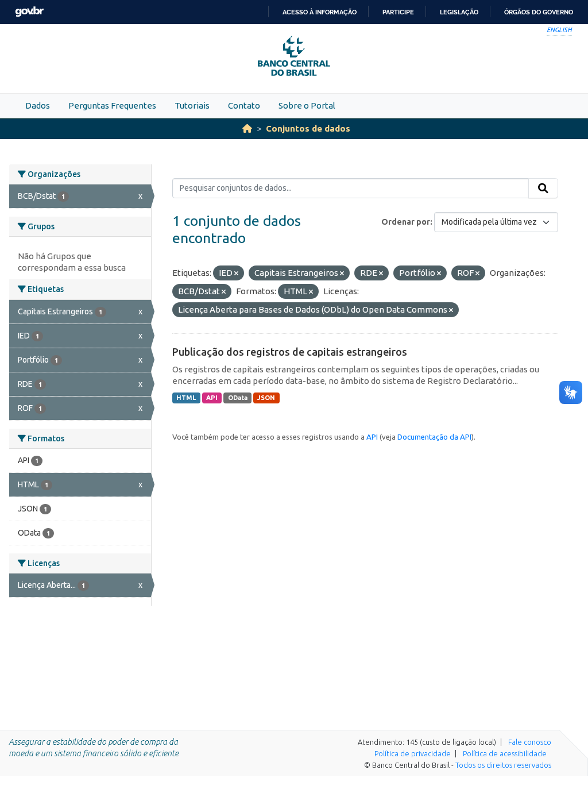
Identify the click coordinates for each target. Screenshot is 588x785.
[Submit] (543, 188)
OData (237, 397)
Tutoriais (192, 105)
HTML (186, 397)
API (212, 397)
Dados (37, 105)
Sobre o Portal (306, 105)
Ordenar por (405, 221)
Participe (398, 12)
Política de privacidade (412, 753)
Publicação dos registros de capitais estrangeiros (289, 351)
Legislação (459, 12)
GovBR (29, 11)
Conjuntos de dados (308, 128)
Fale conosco (529, 742)
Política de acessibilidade (505, 753)
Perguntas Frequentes (112, 105)
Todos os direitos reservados (503, 765)
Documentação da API (434, 437)
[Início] (247, 128)
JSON (266, 397)
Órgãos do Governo (538, 12)
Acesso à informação (320, 12)
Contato (244, 105)
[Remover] (236, 273)
